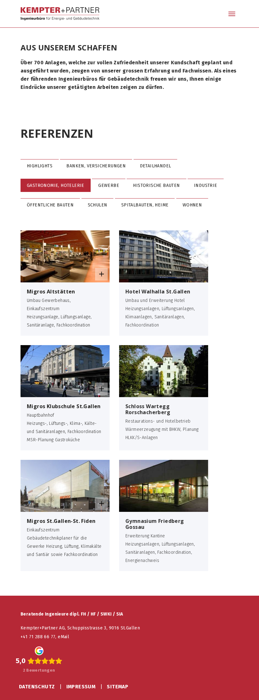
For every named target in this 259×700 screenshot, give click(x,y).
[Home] (60, 13)
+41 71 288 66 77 (38, 636)
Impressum (81, 687)
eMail (63, 636)
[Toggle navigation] (231, 14)
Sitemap (117, 687)
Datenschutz (37, 687)
